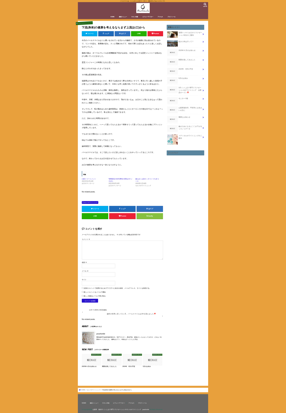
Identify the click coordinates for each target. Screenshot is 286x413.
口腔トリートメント (89, 179)
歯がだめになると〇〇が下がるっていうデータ (190, 127)
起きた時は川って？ (186, 41)
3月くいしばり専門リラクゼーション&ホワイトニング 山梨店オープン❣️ (190, 90)
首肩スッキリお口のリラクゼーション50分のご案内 (190, 34)
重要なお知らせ (184, 117)
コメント (86, 239)
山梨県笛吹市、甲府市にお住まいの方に (190, 109)
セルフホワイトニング (91, 202)
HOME (112, 17)
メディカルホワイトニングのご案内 (190, 137)
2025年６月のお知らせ (187, 50)
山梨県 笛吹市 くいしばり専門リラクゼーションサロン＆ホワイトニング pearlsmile (121, 409)
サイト (84, 279)
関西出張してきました (187, 60)
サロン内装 (134, 17)
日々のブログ (173, 153)
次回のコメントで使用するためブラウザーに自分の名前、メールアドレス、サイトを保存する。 (117, 288)
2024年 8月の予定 (186, 69)
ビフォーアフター (148, 17)
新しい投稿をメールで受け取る (95, 296)
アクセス (160, 17)
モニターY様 (183, 98)
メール (85, 271)
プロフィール (171, 17)
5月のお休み (183, 78)
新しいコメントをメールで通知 (95, 292)
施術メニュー (123, 17)
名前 (84, 262)
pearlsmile (100, 334)
